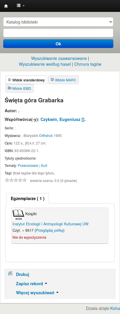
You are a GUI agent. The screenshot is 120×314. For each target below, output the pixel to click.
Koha (115, 308)
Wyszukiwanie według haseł (45, 64)
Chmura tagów (87, 64)
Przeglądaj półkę (49, 230)
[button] (20, 6)
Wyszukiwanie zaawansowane (59, 58)
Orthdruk (46, 135)
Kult (44, 165)
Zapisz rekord (30, 283)
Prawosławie (28, 165)
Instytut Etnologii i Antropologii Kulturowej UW (6, 6)
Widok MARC (65, 79)
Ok (58, 44)
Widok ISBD (21, 88)
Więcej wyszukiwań (36, 292)
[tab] (27, 198)
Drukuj (22, 274)
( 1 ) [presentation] (28, 198)
